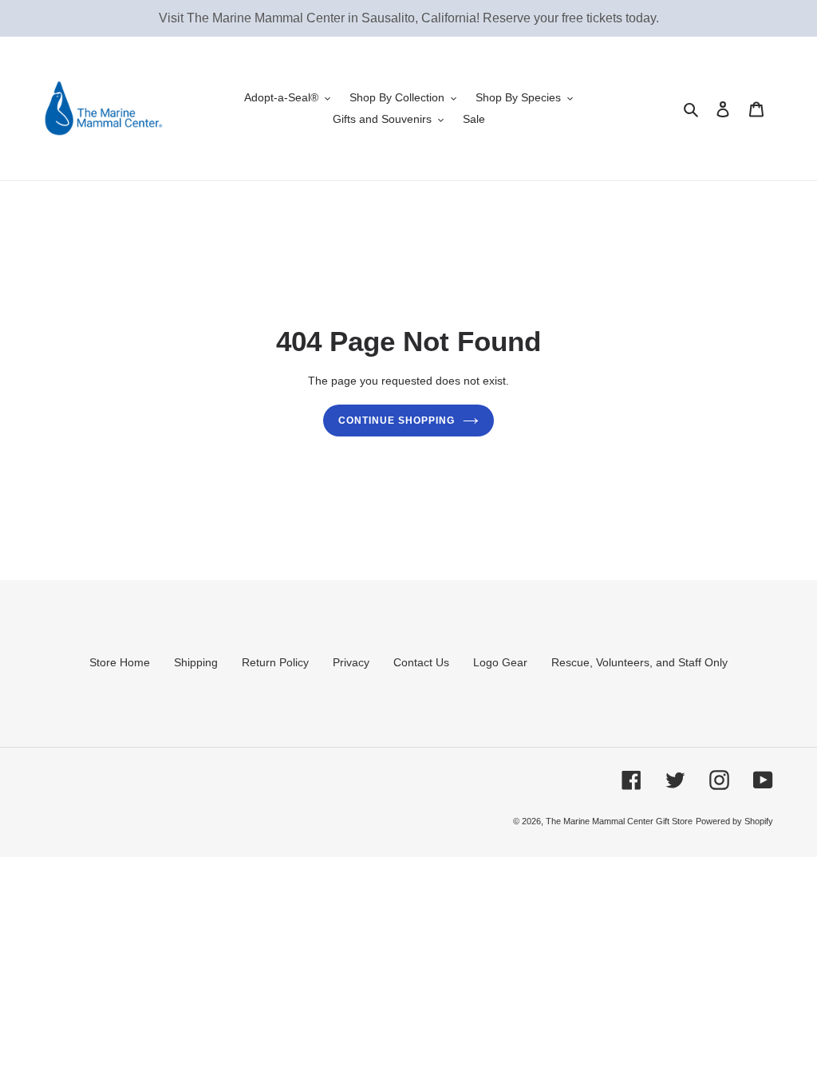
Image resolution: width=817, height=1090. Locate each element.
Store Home (119, 662)
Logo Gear (500, 662)
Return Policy (275, 662)
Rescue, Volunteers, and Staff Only (639, 662)
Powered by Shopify (734, 821)
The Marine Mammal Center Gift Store (619, 821)
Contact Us (421, 662)
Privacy (351, 662)
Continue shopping (396, 420)
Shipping (196, 662)
